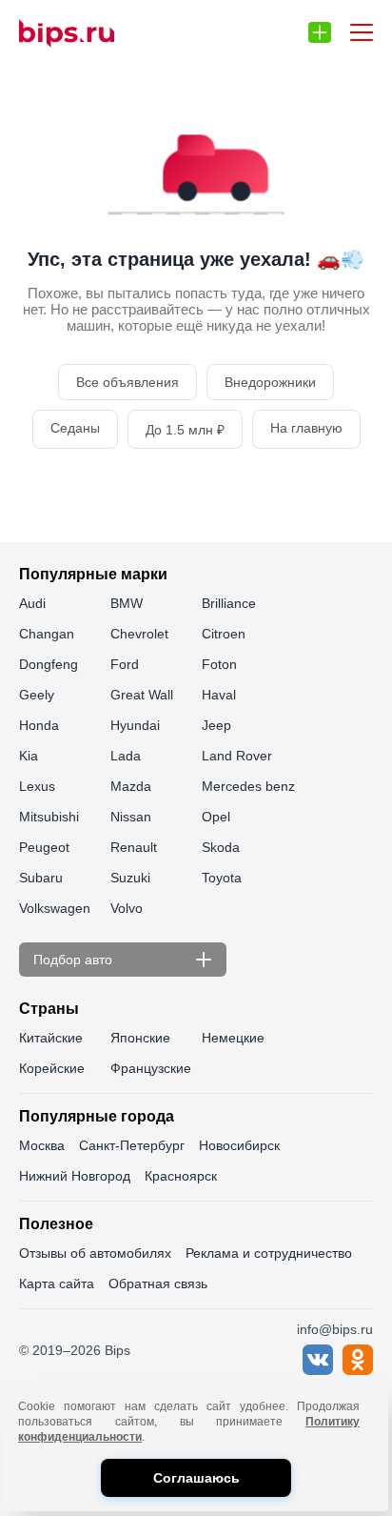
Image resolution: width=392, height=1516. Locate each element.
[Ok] (358, 1370)
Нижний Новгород (74, 1175)
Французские (150, 1068)
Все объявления (127, 382)
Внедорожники (270, 382)
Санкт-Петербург (132, 1145)
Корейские (52, 1068)
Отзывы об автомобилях (95, 1253)
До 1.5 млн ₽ (185, 429)
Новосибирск (239, 1145)
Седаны (75, 427)
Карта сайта (56, 1283)
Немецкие (233, 1037)
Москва (42, 1145)
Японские (140, 1037)
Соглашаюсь (196, 1478)
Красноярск (181, 1175)
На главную (306, 427)
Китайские (51, 1037)
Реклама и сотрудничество (269, 1253)
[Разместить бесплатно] (319, 32)
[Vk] (318, 1370)
